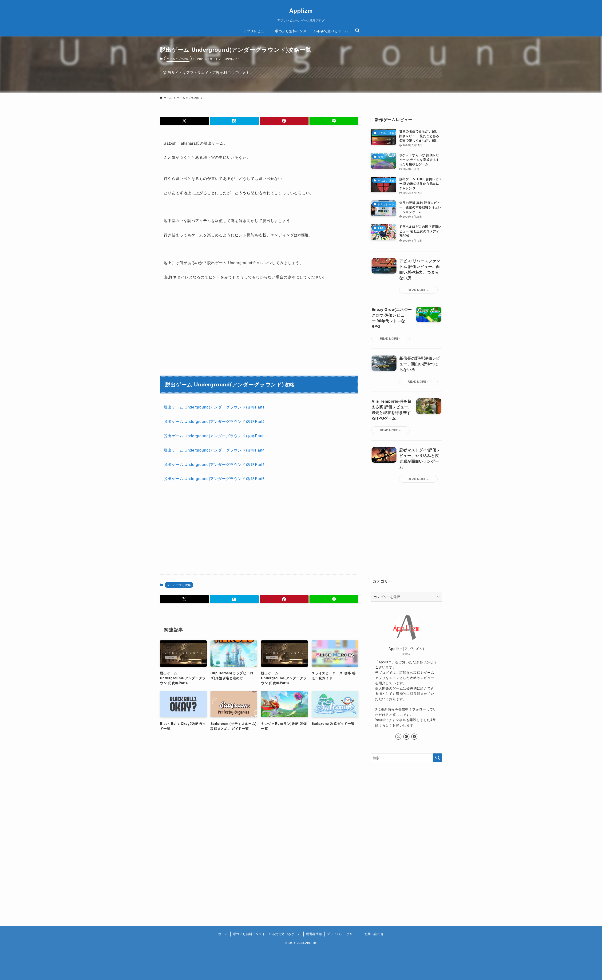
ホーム (223, 934)
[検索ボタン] (357, 30)
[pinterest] (406, 737)
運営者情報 (314, 934)
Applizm (301, 10)
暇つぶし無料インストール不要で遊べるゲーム (267, 934)
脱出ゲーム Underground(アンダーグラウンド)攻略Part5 (214, 464)
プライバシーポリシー (343, 934)
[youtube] (414, 737)
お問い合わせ (374, 934)
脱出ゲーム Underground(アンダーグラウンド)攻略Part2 (214, 421)
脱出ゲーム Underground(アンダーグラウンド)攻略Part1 (214, 407)
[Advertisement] (310, 530)
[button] (184, 121)
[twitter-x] (398, 737)
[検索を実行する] (437, 757)
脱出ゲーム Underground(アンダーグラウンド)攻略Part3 (214, 435)
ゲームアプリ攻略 (178, 58)
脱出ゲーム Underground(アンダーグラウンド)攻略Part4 (214, 450)
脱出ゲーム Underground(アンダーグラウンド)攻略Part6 (214, 478)
